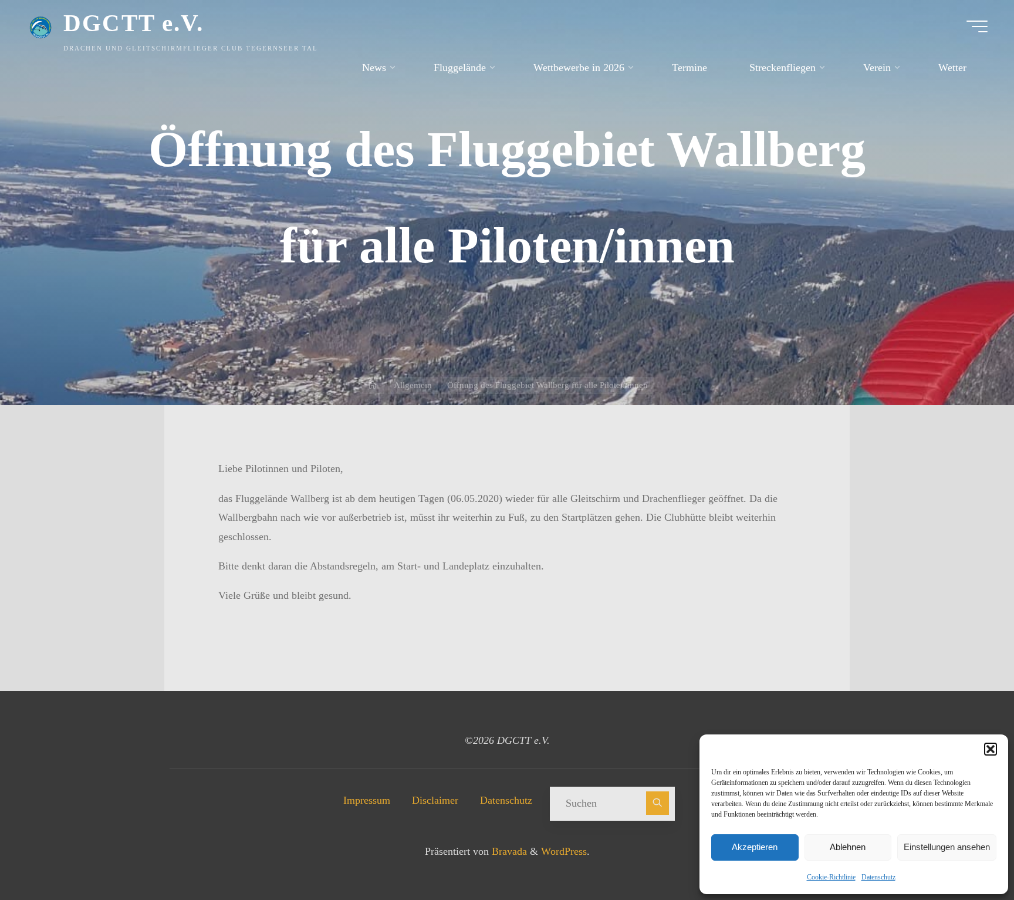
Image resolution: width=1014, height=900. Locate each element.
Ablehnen (848, 847)
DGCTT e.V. (133, 22)
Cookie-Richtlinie (831, 877)
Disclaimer (435, 800)
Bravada (508, 851)
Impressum (366, 800)
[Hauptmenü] (977, 26)
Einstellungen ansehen (947, 847)
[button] (990, 749)
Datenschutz (878, 877)
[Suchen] (658, 803)
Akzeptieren (755, 847)
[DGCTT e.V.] (40, 26)
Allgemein (413, 385)
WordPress (564, 851)
